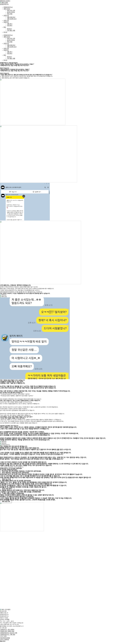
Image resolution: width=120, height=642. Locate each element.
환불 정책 (2, 641)
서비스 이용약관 (4, 639)
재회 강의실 (7, 8)
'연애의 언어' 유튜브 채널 (7, 631)
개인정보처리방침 (5, 637)
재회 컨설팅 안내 (11, 18)
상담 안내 (6, 15)
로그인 (5, 32)
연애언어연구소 (4, 4)
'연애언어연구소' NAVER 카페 (8, 632)
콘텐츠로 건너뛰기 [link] (5, 0)
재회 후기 (9, 23)
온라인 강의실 (11, 12)
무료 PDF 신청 (11, 10)
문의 (5, 27)
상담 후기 (6, 22)
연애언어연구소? (8, 7)
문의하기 (9, 28)
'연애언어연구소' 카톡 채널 (7, 634)
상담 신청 (6, 20)
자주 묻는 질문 (11, 30)
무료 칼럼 (9, 13)
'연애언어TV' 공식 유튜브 (7, 629)
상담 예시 (9, 25)
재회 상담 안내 (11, 17)
